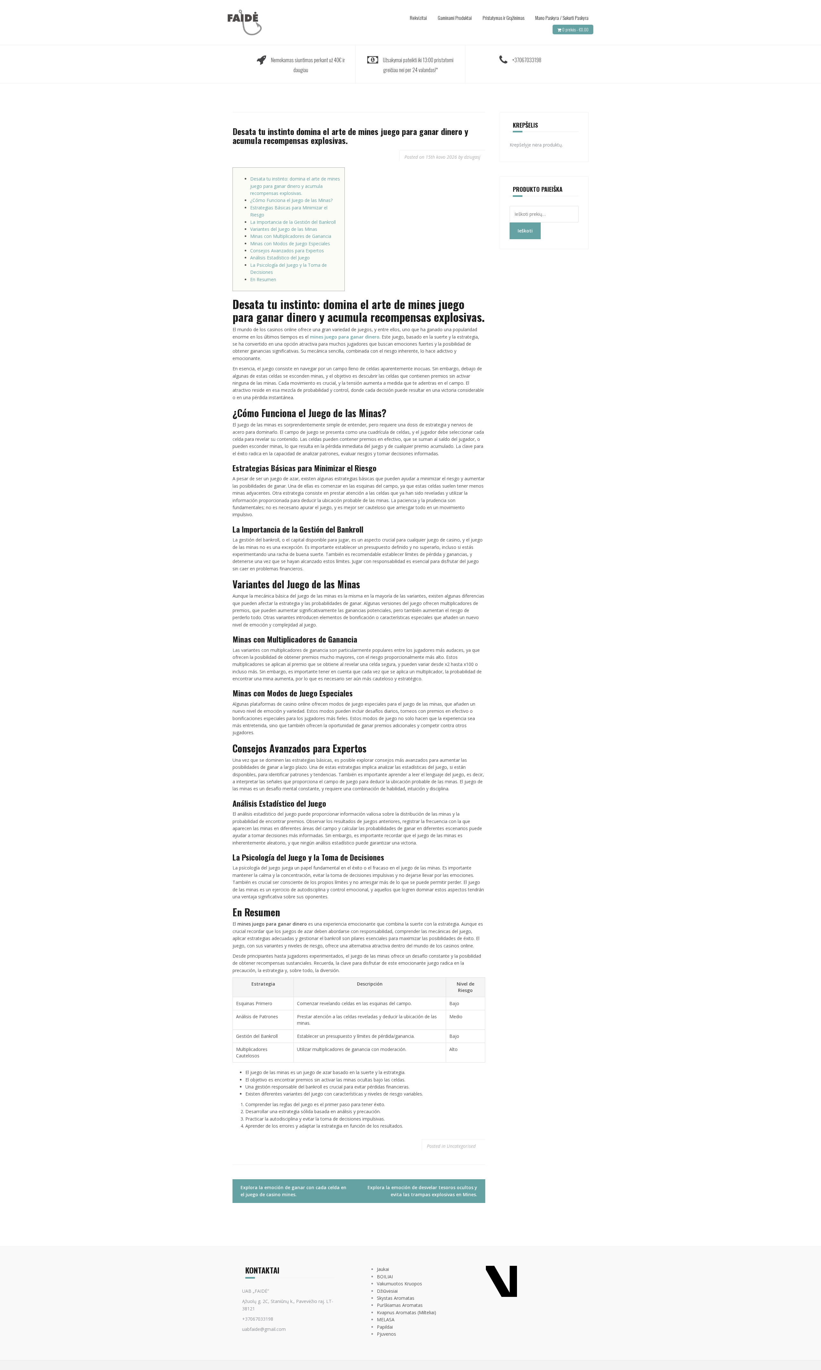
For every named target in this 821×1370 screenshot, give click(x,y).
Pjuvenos (386, 1334)
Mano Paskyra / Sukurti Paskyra (561, 17)
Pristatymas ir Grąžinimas (503, 17)
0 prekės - (575, 29)
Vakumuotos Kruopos (399, 1284)
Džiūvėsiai (387, 1291)
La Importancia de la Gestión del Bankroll (293, 222)
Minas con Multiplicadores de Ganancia (290, 236)
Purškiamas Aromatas (400, 1305)
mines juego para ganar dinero (344, 337)
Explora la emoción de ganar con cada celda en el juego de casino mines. (293, 1191)
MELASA (385, 1319)
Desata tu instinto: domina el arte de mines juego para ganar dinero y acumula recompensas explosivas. (295, 186)
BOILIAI (385, 1276)
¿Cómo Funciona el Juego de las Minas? (291, 200)
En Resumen (263, 279)
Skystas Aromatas (395, 1298)
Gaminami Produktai (455, 17)
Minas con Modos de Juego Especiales (290, 243)
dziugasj (472, 157)
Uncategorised (461, 1146)
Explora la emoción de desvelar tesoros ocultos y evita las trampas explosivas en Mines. (422, 1191)
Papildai (385, 1327)
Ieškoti (525, 231)
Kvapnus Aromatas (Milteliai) (406, 1312)
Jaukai (383, 1269)
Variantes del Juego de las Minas (283, 229)
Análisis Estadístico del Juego (280, 258)
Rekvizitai (418, 17)
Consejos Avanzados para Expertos (287, 251)
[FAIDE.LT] (245, 22)
